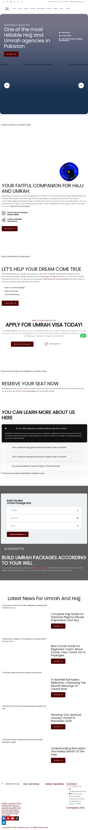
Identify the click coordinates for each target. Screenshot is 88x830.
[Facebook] (4, 818)
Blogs (61, 8)
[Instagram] (17, 818)
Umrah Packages (53, 793)
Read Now (57, 626)
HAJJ (27, 793)
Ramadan (40, 8)
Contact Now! (9, 303)
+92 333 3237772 (65, 1)
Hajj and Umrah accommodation (55, 279)
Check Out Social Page (21, 344)
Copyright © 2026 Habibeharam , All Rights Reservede (25, 827)
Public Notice (73, 817)
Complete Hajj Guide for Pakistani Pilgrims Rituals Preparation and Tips (67, 617)
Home (14, 8)
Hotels (48, 8)
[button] (7, 85)
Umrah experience (41, 568)
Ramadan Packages (54, 790)
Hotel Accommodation (55, 796)
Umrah (32, 8)
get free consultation (17, 534)
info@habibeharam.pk (78, 1)
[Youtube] (12, 818)
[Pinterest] (8, 818)
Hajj (25, 8)
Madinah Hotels (57, 799)
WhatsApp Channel (52, 1)
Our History (72, 821)
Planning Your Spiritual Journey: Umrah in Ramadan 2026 (66, 718)
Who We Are (9, 229)
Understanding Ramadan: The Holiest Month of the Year (68, 751)
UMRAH (27, 790)
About (20, 8)
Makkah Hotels (56, 801)
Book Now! (10, 54)
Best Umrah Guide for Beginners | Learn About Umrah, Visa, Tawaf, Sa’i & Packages (68, 650)
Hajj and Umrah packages (20, 206)
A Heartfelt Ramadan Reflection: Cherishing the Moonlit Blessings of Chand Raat (68, 684)
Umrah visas (10, 331)
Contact (68, 8)
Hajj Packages (52, 786)
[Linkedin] (4, 823)
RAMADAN (28, 786)
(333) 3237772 (55, 344)
